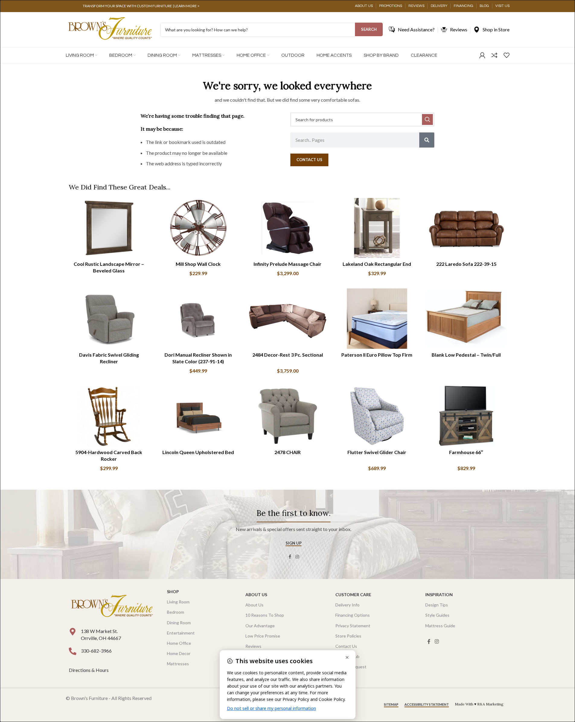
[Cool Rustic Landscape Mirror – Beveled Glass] (109, 228)
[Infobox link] (141, 6)
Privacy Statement (352, 625)
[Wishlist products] (506, 55)
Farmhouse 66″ (466, 452)
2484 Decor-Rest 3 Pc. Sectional (287, 355)
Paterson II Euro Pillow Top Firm (376, 355)
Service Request (350, 666)
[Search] (426, 140)
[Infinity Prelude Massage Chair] (288, 228)
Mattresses (178, 663)
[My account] (482, 55)
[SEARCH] (427, 119)
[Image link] (112, 606)
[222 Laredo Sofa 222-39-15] (466, 228)
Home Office (179, 643)
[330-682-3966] (72, 651)
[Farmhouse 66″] (466, 416)
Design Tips (436, 604)
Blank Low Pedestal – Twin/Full (466, 355)
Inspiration (439, 594)
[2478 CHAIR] (288, 416)
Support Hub (347, 656)
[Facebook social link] (290, 557)
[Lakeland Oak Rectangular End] (377, 228)
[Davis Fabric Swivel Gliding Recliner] (109, 318)
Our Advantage (260, 625)
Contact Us (346, 646)
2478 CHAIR (287, 452)
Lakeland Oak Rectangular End (377, 264)
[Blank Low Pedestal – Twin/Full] (466, 318)
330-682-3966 (96, 651)
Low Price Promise (262, 635)
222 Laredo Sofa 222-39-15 (466, 264)
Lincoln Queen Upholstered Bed (198, 452)
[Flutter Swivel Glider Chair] (377, 416)
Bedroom (175, 612)
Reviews (253, 646)
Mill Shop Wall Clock (198, 264)
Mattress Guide (440, 625)
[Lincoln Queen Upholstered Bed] (198, 416)
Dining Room (179, 622)
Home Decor (178, 653)
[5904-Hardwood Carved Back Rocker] (109, 416)
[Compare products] (494, 55)
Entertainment (181, 632)
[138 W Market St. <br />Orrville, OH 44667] (72, 631)
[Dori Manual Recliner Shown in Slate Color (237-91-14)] (198, 318)
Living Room (178, 601)
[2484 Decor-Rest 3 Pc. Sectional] (288, 318)
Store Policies (348, 635)
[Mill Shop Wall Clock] (198, 228)
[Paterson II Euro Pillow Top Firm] (377, 318)
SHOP (173, 591)
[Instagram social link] (297, 557)
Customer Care (353, 594)
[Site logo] (110, 29)
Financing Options (352, 615)
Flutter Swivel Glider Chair (376, 452)
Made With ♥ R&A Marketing (479, 704)
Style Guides (437, 615)
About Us (256, 594)
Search (369, 29)
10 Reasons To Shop (264, 615)
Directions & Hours (89, 670)
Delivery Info (347, 604)
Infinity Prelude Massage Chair (287, 264)
